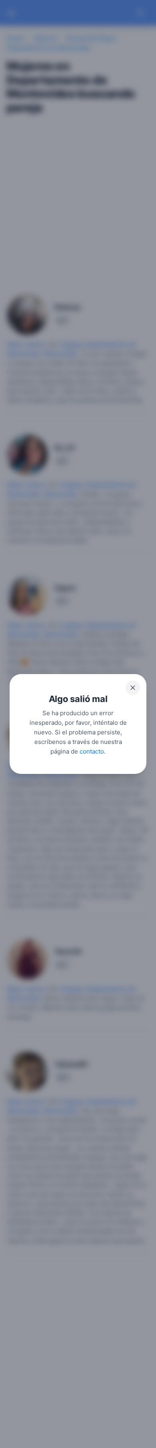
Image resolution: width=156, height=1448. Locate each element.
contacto (92, 751)
